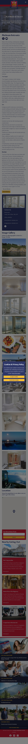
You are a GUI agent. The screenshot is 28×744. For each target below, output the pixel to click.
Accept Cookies (14, 376)
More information (16, 373)
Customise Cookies (14, 380)
